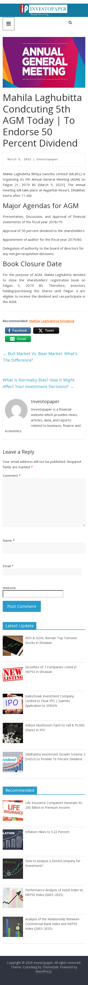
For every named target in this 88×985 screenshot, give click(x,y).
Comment (12, 475)
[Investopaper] (44, 6)
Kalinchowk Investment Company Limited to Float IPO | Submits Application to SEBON (49, 701)
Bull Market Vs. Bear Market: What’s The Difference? (40, 357)
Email (8, 566)
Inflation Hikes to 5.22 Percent (47, 832)
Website (9, 587)
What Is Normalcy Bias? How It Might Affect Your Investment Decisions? (39, 383)
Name (9, 540)
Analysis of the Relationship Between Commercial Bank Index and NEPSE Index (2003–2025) (52, 924)
